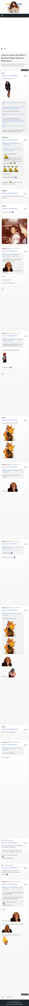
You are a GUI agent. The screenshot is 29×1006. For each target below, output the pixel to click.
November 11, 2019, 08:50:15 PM (9, 140)
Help (11, 1001)
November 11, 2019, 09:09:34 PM (9, 420)
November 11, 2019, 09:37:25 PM (9, 744)
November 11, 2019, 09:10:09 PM (9, 467)
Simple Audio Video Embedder (12, 1004)
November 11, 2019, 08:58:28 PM (9, 193)
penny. (4, 206)
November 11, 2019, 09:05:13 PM (9, 208)
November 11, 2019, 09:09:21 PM (9, 335)
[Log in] (5, 48)
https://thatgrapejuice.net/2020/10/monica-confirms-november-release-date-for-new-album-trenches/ (14, 121)
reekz (3, 418)
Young (4, 248)
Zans (3, 73)
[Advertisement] (14, 31)
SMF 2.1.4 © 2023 (11, 1002)
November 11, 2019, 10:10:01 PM (9, 884)
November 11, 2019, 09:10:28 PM (9, 543)
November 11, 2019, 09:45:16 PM (9, 842)
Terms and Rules (16, 1001)
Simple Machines (18, 1002)
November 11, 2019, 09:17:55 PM (9, 729)
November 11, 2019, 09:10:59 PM (9, 610)
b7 (2, 840)
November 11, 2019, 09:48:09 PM (9, 867)
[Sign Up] (1, 48)
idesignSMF (20, 1004)
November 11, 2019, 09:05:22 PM (9, 251)
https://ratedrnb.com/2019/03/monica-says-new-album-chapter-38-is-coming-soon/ (14, 107)
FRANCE (4, 191)
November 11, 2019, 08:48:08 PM (9, 75)
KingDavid (5, 137)
